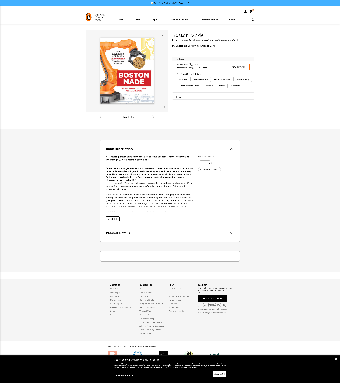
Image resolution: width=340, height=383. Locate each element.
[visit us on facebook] (200, 305)
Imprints (114, 315)
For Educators (175, 300)
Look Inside (128, 117)
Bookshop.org (243, 79)
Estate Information (177, 311)
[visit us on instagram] (224, 305)
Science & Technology (209, 169)
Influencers (144, 296)
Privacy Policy (145, 315)
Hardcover (213, 58)
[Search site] (253, 19)
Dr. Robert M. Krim (185, 45)
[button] (121, 19)
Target (222, 85)
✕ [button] (336, 359)
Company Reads (146, 300)
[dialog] (170, 369)
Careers (113, 311)
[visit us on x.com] (205, 305)
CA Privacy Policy (146, 318)
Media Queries (145, 292)
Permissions (174, 307)
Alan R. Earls (208, 45)
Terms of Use (145, 311)
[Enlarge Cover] (163, 107)
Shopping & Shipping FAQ (180, 296)
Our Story (114, 289)
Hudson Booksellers (189, 85)
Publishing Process (177, 289)
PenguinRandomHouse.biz (151, 303)
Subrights (173, 303)
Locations (114, 296)
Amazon (183, 79)
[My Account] (245, 10)
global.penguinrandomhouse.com (213, 309)
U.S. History (205, 163)
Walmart (235, 85)
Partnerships (145, 289)
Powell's (209, 85)
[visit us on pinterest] (219, 305)
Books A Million (222, 79)
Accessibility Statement (120, 307)
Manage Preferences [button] (124, 375)
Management (116, 300)
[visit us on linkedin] (214, 305)
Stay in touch (213, 298)
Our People (115, 292)
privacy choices (191, 368)
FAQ (171, 292)
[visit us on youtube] (210, 305)
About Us (115, 285)
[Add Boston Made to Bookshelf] (163, 34)
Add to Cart (239, 66)
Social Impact (116, 303)
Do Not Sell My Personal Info (151, 322)
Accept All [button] (219, 374)
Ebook (213, 97)
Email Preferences (147, 307)
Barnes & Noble (200, 79)
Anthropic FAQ (145, 333)
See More (112, 218)
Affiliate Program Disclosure (151, 326)
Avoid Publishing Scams (150, 329)
